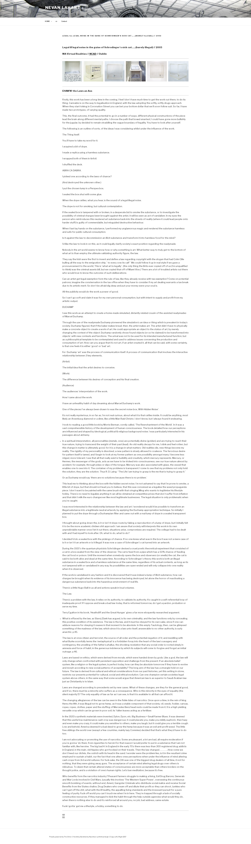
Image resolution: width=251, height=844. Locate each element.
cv (56, 21)
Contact (64, 21)
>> (63, 817)
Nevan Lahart (62, 7)
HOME (47, 21)
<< (63, 814)
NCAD (92, 53)
